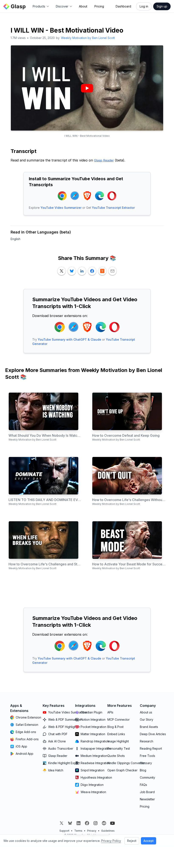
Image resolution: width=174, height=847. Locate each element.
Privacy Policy (111, 841)
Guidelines (108, 830)
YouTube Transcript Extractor (113, 207)
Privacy (91, 830)
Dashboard (123, 6)
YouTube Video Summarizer (61, 207)
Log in (144, 6)
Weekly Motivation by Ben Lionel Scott (88, 38)
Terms (78, 830)
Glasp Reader (104, 160)
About (83, 6)
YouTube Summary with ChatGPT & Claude (69, 339)
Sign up (162, 6)
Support (64, 830)
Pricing (99, 6)
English (15, 239)
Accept (148, 841)
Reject (131, 841)
